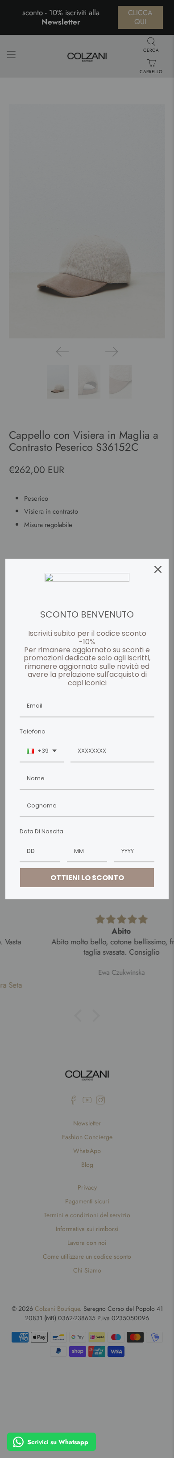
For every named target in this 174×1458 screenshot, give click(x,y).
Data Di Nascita (41, 831)
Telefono (33, 731)
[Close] (158, 569)
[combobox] (42, 751)
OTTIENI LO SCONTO (87, 878)
